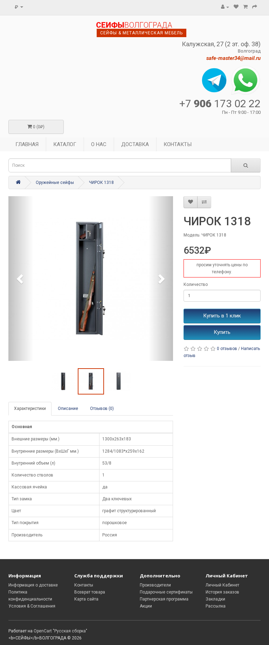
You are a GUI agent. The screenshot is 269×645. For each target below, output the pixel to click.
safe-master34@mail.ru (233, 58)
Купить (222, 332)
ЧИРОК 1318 (101, 182)
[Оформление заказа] (254, 7)
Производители (155, 585)
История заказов (222, 592)
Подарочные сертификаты (166, 592)
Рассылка (216, 606)
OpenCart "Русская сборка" (60, 631)
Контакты (83, 585)
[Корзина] (245, 7)
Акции (146, 606)
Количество (196, 284)
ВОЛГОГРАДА (134, 25)
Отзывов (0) (102, 408)
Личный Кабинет (222, 585)
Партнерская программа (164, 599)
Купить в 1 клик (222, 316)
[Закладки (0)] (236, 7)
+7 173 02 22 (220, 103)
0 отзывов (227, 348)
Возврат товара (89, 592)
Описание (68, 408)
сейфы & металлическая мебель (141, 32)
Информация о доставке (33, 585)
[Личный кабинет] (225, 7)
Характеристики (30, 408)
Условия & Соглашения (31, 606)
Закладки (215, 599)
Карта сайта (86, 599)
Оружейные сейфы (55, 182)
